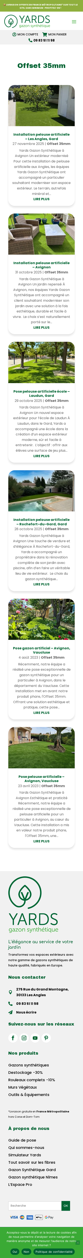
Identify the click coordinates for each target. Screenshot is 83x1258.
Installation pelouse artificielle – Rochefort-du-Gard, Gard (41, 522)
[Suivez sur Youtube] (35, 1038)
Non (26, 1251)
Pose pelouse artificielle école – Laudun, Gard (41, 393)
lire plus (41, 199)
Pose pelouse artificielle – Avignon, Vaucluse (41, 779)
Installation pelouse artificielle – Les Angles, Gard (41, 136)
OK (66, 1205)
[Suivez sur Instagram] (24, 1038)
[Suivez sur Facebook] (13, 1038)
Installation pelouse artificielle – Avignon (41, 265)
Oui (15, 1251)
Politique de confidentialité (54, 1251)
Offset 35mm (58, 143)
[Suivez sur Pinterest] (46, 1038)
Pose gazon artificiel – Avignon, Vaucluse (41, 650)
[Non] (78, 1242)
